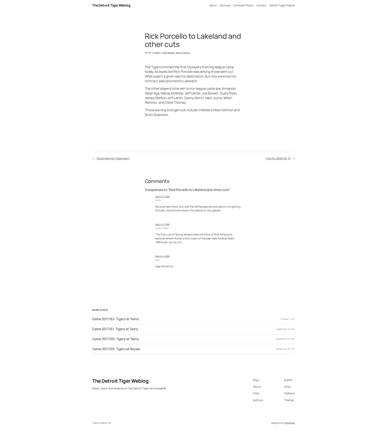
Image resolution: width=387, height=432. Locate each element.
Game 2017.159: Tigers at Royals (116, 349)
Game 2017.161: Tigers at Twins (115, 329)
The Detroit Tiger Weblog (111, 5)
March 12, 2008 (162, 196)
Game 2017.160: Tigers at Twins (115, 339)
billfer (157, 52)
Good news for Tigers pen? (113, 158)
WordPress (290, 422)
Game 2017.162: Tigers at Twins (115, 319)
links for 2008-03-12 (278, 158)
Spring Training (183, 52)
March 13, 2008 (162, 256)
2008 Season (169, 52)
